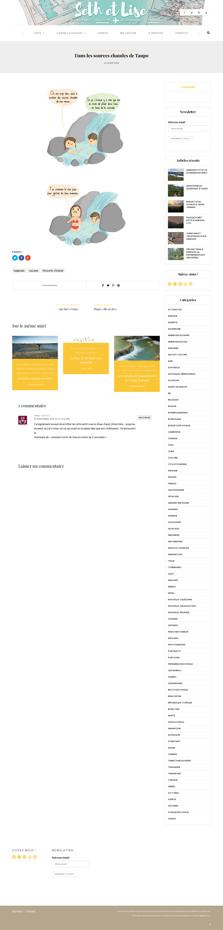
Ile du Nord (97, 51)
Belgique (173, 399)
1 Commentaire (49, 285)
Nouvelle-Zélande (116, 51)
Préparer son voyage (180, 664)
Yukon (172, 818)
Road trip (174, 709)
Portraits (174, 651)
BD (87, 51)
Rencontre (174, 696)
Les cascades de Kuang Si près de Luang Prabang (137, 378)
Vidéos (103, 33)
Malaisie (173, 580)
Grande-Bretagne (178, 502)
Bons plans (174, 419)
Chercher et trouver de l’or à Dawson (196, 236)
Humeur (172, 515)
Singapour (174, 728)
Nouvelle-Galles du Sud (182, 606)
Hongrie (173, 509)
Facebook (188, 87)
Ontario (173, 625)
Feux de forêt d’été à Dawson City (195, 220)
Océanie (133, 51)
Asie (121, 366)
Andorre (173, 348)
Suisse (171, 747)
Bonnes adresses (178, 412)
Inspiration (175, 554)
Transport (150, 370)
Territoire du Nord (179, 760)
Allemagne (174, 328)
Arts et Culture (177, 354)
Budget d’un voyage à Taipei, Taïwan (195, 204)
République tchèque (180, 702)
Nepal (171, 593)
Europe (172, 477)
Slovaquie (174, 735)
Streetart (174, 741)
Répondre (144, 417)
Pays (37, 33)
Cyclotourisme (177, 464)
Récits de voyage (132, 370)
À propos (17, 911)
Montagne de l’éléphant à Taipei (197, 187)
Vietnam (173, 805)
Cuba (171, 451)
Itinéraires (174, 567)
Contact (182, 33)
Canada (172, 438)
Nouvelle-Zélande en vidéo (35, 378)
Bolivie (172, 406)
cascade (33, 270)
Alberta (173, 322)
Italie (171, 560)
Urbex (171, 786)
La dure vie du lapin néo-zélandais (86, 360)
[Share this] (102, 285)
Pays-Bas (173, 638)
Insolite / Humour (178, 548)
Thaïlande (174, 767)
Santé (171, 715)
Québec (172, 677)
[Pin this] (118, 285)
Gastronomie (176, 490)
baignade (19, 270)
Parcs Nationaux (37, 369)
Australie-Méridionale (181, 374)
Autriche (173, 380)
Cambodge (174, 432)
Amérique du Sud (177, 341)
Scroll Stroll (176, 722)
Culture (173, 457)
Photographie (176, 644)
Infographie (175, 541)
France (172, 483)
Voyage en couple (42, 373)
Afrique (172, 316)
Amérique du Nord (178, 335)
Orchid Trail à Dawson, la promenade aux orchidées (195, 253)
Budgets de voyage (179, 425)
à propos (156, 33)
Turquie (173, 780)
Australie (174, 367)
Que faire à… (175, 670)
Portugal (174, 657)
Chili (171, 444)
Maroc (172, 586)
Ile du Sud (173, 528)
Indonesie (173, 535)
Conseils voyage (69, 33)
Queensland (175, 683)
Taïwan (172, 754)
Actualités (175, 309)
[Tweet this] (108, 285)
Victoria (173, 793)
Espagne (173, 470)
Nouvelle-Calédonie (180, 599)
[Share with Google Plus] (113, 285)
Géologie (130, 366)
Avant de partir (177, 386)
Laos (140, 366)
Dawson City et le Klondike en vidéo (196, 171)
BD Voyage (128, 33)
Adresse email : (177, 122)
